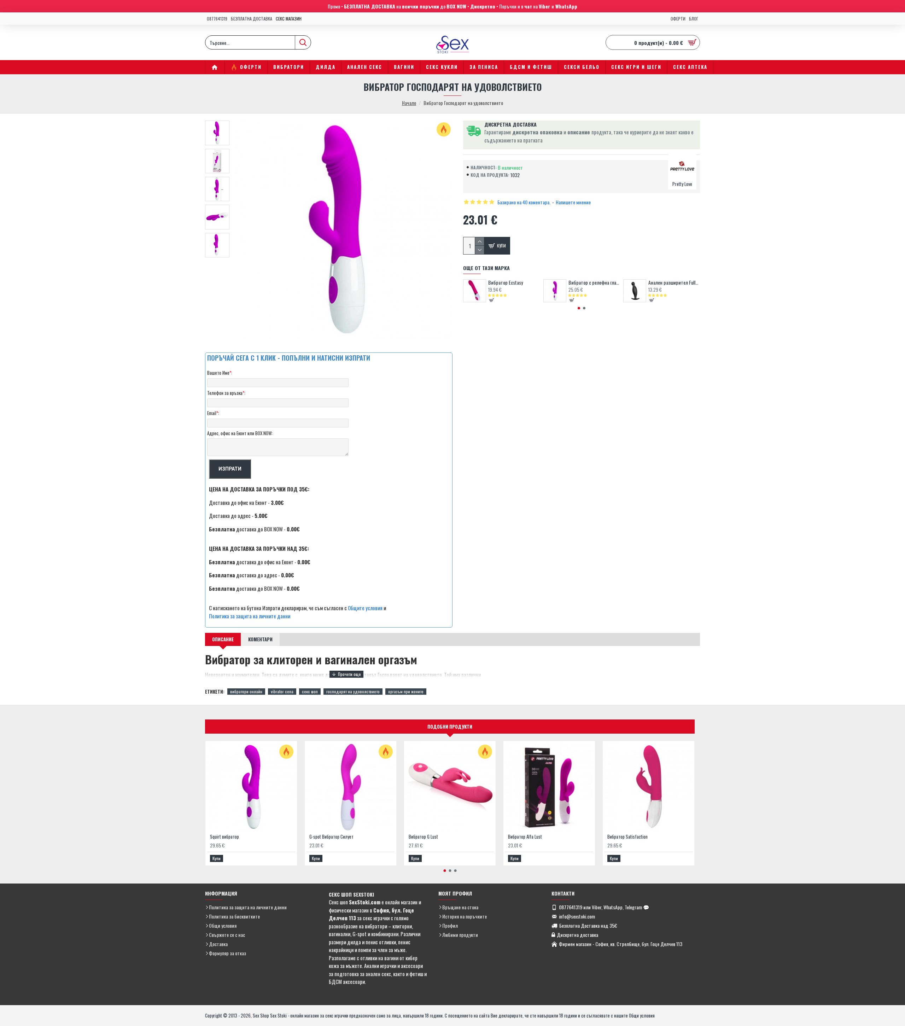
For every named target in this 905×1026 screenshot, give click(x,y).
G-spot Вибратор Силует (331, 837)
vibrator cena (282, 691)
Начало (409, 102)
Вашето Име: (219, 372)
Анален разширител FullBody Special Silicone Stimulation (674, 282)
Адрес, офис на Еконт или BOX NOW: (240, 433)
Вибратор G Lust (423, 837)
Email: (213, 412)
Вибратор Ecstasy (505, 282)
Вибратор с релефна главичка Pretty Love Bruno (594, 282)
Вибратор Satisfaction (627, 837)
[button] (579, 308)
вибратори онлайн (246, 691)
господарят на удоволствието (353, 691)
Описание (223, 639)
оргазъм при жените (406, 691)
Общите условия (365, 608)
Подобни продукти (449, 726)
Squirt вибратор (224, 837)
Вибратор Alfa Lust (525, 837)
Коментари (260, 639)
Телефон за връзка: (226, 392)
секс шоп (310, 691)
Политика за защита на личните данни (249, 616)
